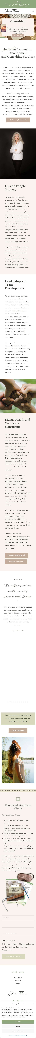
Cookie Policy (13, 1035)
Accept (18, 1022)
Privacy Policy (22, 1035)
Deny (18, 1026)
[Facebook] (15, 2)
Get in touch (18, 35)
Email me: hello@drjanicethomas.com (18, 4)
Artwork (18, 980)
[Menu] (32, 11)
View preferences (18, 1031)
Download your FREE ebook (18, 5)
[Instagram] (17, 2)
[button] (33, 1004)
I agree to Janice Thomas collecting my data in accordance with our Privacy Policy (18, 947)
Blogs (18, 983)
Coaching (18, 977)
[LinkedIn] (20, 2)
